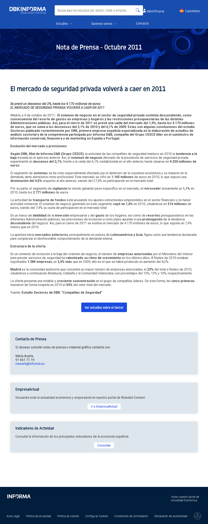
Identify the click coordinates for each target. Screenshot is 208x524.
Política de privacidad (38, 516)
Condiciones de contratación (131, 516)
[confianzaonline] (198, 516)
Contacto (142, 23)
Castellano (192, 11)
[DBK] (29, 10)
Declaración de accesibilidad (170, 516)
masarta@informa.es (30, 364)
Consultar (104, 445)
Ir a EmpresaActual (104, 406)
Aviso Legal (13, 516)
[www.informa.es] (18, 495)
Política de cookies (68, 516)
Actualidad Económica (184, 500)
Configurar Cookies (96, 516)
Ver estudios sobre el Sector (104, 307)
